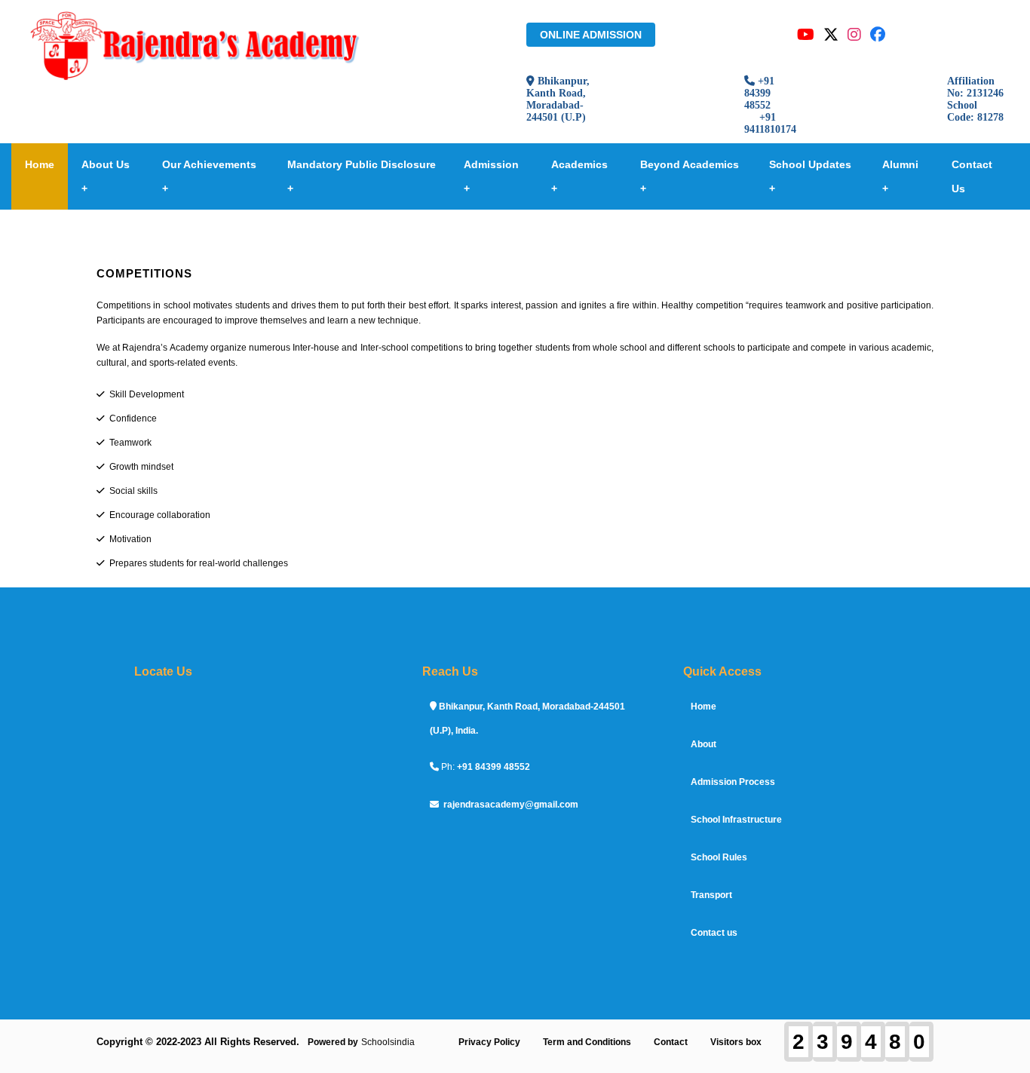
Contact (671, 1042)
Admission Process (733, 782)
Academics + (579, 176)
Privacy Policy (489, 1042)
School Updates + (810, 176)
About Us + (105, 176)
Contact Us (972, 176)
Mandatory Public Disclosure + (361, 176)
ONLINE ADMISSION (591, 35)
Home (39, 164)
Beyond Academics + (689, 176)
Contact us (714, 932)
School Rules (719, 857)
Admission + (491, 176)
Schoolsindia (388, 1042)
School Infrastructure (736, 819)
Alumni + (900, 176)
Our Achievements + (209, 176)
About (703, 744)
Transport (711, 895)
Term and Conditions (587, 1042)
